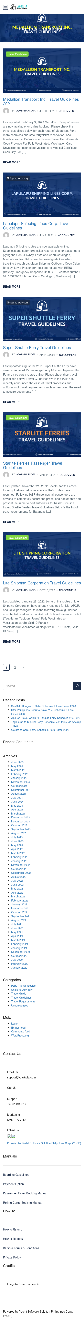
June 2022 (17, 884)
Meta (7, 1017)
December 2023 (20, 817)
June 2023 (17, 841)
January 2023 (19, 861)
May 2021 (17, 932)
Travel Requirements (23, 1001)
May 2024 (17, 805)
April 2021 (17, 936)
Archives (10, 756)
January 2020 (19, 967)
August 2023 (18, 833)
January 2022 (19, 904)
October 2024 (19, 786)
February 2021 (19, 944)
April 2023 (17, 849)
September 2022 (21, 873)
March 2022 (18, 896)
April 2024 (17, 809)
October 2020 (19, 956)
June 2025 (17, 762)
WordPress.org (20, 1035)
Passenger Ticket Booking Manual (25, 1193)
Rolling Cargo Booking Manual (22, 1202)
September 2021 (21, 916)
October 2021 (19, 912)
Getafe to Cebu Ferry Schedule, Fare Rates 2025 (40, 730)
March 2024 (18, 813)
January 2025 (19, 778)
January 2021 (19, 948)
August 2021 (18, 920)
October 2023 (19, 825)
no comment (67, 111)
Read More (11, 162)
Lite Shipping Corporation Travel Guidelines (42, 583)
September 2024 (21, 790)
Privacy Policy (12, 1257)
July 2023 (17, 837)
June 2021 (17, 928)
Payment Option (13, 1184)
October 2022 (19, 869)
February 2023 (19, 857)
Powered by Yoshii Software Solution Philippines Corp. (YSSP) (44, 1143)
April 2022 (17, 892)
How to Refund (12, 1229)
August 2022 (18, 877)
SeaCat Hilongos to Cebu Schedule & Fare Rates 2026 (43, 706)
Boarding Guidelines (16, 1175)
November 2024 (20, 782)
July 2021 (17, 924)
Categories (12, 980)
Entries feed (18, 1027)
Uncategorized (19, 1005)
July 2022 (17, 880)
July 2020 (17, 959)
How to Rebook (13, 1239)
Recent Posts (14, 700)
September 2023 (21, 829)
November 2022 (20, 865)
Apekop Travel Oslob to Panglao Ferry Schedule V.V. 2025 (45, 718)
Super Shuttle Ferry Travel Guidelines (37, 347)
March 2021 (18, 940)
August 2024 (18, 793)
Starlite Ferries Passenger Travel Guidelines (32, 465)
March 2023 (18, 853)
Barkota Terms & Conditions (21, 1248)
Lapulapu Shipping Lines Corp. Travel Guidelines (36, 225)
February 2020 (19, 964)
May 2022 (17, 888)
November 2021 (20, 908)
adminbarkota (23, 110)
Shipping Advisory (18, 178)
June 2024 (17, 801)
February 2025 (19, 774)
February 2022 (19, 900)
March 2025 (18, 770)
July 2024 (17, 798)
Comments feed (20, 1031)
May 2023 (17, 845)
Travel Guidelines (17, 54)
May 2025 (17, 766)
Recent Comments (18, 742)
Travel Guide (18, 993)
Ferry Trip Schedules (23, 985)
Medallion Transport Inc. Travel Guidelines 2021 (41, 101)
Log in (14, 1023)
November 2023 (20, 821)
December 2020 (20, 952)
